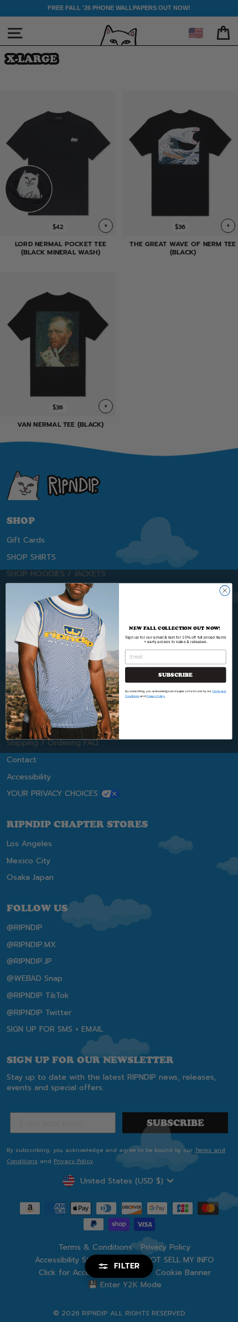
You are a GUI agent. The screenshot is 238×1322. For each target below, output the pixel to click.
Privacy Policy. (155, 695)
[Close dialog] (225, 590)
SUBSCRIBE (175, 674)
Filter (127, 1266)
